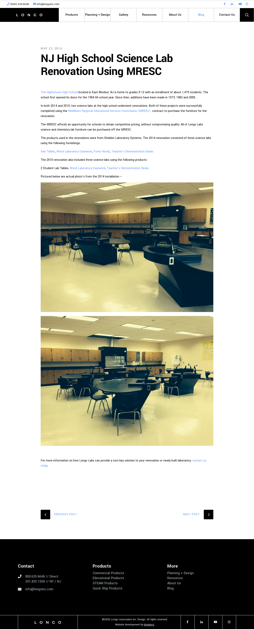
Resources (175, 578)
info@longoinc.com (47, 4)
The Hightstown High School (59, 92)
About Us (174, 583)
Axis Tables (48, 151)
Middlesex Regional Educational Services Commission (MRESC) (109, 111)
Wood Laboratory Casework (74, 151)
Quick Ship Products (107, 588)
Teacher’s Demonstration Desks (132, 151)
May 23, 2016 (51, 49)
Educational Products (108, 578)
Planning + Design (180, 573)
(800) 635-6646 (19, 4)
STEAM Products (105, 583)
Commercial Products (108, 573)
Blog (170, 588)
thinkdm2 (149, 625)
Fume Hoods (101, 151)
